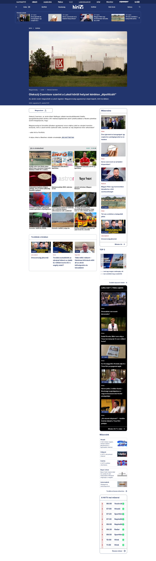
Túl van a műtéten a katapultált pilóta (132, 17)
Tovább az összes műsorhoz (115, 491)
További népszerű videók (117, 282)
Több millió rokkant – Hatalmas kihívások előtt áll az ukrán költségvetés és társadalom (84, 263)
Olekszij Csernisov (52, 89)
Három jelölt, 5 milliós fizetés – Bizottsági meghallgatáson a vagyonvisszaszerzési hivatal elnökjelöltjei (112, 392)
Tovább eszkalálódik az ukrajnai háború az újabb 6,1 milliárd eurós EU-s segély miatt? (62, 261)
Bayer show (104, 470)
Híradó (102, 440)
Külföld (37, 28)
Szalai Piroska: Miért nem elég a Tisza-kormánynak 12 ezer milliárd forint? (113, 338)
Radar (117, 529)
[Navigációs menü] (16, 7)
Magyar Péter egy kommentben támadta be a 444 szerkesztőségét (101, 19)
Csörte (102, 461)
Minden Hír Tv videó (115, 429)
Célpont (103, 452)
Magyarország (33, 89)
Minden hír (118, 244)
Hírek (54, 255)
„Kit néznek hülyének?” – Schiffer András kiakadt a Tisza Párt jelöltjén (113, 421)
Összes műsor (117, 551)
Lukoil (42, 89)
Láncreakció (34, 255)
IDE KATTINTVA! (67, 137)
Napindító (77, 255)
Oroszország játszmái (39, 258)
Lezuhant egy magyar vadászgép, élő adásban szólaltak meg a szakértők (111, 273)
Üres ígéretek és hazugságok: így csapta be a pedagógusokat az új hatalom (37, 20)
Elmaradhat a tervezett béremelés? (109, 313)
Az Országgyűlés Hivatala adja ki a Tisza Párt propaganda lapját (113, 365)
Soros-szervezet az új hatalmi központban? (70, 17)
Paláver (103, 183)
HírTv (30, 28)
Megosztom (39, 110)
